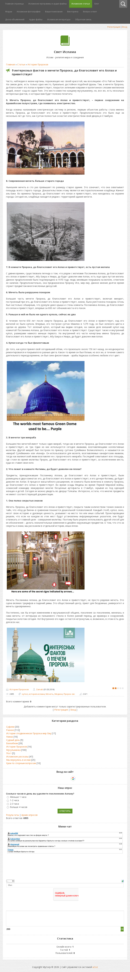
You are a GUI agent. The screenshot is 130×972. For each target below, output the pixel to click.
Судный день (13, 739)
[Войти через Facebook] (62, 778)
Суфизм (10, 726)
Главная (10, 64)
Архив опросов (29, 814)
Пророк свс (69, 694)
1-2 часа (14, 800)
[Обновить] (123, 880)
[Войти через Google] (73, 778)
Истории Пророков (37, 64)
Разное (10, 730)
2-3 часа (14, 803)
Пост (9, 753)
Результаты (12, 814)
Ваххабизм (12, 743)
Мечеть (50, 694)
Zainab (39, 689)
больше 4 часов (18, 807)
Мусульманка (13, 749)
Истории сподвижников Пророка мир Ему (28, 733)
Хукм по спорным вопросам (21, 763)
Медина (59, 694)
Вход (124, 26)
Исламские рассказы (17, 756)
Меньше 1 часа (18, 796)
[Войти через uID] (51, 778)
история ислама (37, 694)
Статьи (21, 64)
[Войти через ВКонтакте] (56, 778)
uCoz (95, 967)
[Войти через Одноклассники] (78, 778)
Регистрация (113, 26)
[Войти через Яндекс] (67, 778)
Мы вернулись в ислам (18, 759)
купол (25, 694)
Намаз (9, 736)
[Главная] (65, 44)
